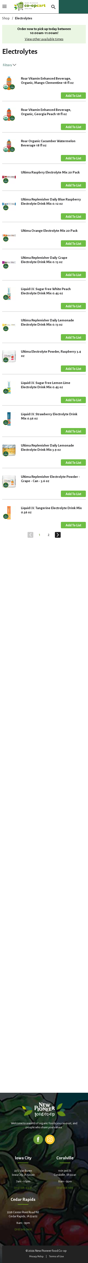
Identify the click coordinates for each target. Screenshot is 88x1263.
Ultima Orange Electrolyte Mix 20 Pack (49, 230)
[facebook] (38, 1139)
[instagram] (50, 1139)
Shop (6, 18)
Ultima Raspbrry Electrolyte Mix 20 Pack (50, 172)
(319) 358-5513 (65, 1187)
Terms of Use (56, 1256)
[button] (73, 95)
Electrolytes (23, 18)
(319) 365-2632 (23, 1229)
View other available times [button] (44, 39)
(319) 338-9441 (23, 1187)
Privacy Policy (36, 1256)
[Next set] (57, 534)
